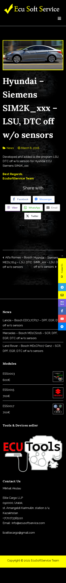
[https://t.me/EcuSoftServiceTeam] (62, 287)
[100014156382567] (62, 327)
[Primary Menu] (59, 19)
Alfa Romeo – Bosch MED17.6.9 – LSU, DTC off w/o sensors (17, 262)
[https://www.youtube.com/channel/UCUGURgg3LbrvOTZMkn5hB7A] (62, 319)
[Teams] (62, 303)
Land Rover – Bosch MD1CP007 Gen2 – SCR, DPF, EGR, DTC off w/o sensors (32, 348)
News (10, 148)
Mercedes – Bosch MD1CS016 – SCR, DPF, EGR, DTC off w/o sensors (30, 335)
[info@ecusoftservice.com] (62, 295)
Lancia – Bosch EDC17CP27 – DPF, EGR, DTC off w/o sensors (32, 323)
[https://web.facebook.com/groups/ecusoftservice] (62, 311)
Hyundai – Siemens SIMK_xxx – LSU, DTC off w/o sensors (48, 262)
